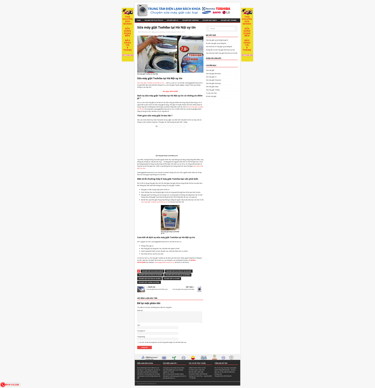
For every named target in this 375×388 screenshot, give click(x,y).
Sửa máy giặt (210, 70)
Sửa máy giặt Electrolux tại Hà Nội (150, 275)
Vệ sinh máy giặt (211, 96)
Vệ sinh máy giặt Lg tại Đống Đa (216, 43)
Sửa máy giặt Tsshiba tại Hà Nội (149, 282)
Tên (138, 325)
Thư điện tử (141, 331)
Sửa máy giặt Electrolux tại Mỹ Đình (178, 275)
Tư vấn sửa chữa (211, 93)
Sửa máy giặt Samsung (190, 20)
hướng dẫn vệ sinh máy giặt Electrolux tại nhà (220, 50)
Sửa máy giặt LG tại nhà (172, 278)
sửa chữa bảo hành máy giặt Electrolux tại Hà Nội (221, 53)
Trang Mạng (141, 337)
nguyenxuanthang (159, 32)
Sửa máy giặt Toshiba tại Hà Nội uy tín (150, 83)
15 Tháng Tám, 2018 (145, 32)
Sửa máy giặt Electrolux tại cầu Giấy (178, 271)
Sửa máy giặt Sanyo (210, 20)
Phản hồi (140, 310)
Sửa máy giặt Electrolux (154, 20)
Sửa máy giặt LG (172, 20)
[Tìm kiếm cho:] (222, 28)
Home (139, 20)
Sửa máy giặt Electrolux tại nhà (149, 278)
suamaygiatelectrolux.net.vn (165, 262)
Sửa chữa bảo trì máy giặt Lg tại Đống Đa (219, 46)
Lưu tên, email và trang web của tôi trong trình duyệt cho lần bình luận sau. (163, 342)
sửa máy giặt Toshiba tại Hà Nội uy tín (154, 202)
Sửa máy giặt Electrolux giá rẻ (152, 271)
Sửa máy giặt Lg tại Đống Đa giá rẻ (217, 40)
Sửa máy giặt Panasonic (213, 80)
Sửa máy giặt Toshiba (228, 20)
